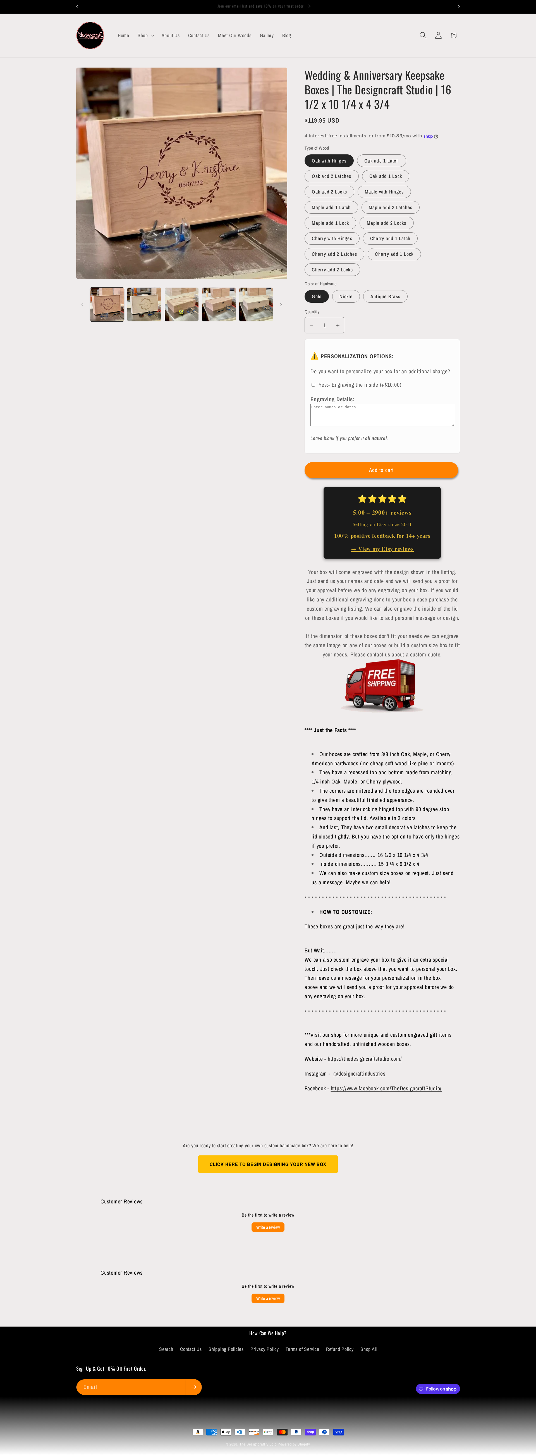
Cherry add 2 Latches (334, 254)
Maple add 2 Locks (386, 223)
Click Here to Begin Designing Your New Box (268, 1164)
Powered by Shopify (294, 1444)
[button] (145, 35)
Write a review (268, 1227)
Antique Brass (385, 296)
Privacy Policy (264, 1349)
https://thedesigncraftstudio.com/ (365, 1059)
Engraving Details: (332, 399)
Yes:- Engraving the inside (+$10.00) (360, 384)
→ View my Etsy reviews (382, 549)
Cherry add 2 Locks (332, 270)
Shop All (368, 1349)
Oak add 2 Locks (329, 192)
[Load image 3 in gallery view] (181, 304)
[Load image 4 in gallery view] (219, 304)
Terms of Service (302, 1349)
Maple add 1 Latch (331, 207)
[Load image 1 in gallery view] (107, 304)
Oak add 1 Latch (381, 160)
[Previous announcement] (77, 6)
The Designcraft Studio (258, 1444)
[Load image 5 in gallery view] (256, 304)
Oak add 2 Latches (331, 176)
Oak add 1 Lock (385, 176)
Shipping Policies (226, 1349)
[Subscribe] (194, 1387)
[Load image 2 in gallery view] (144, 304)
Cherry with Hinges (332, 238)
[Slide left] (82, 304)
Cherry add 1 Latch (390, 238)
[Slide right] (281, 304)
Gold (317, 296)
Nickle (346, 296)
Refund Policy (340, 1349)
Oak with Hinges (329, 160)
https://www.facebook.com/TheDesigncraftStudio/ (386, 1088)
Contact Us (191, 1349)
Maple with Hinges (384, 192)
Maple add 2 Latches (391, 207)
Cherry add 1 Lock (394, 254)
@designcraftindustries (359, 1073)
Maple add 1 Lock (330, 223)
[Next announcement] (459, 6)
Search (166, 1349)
